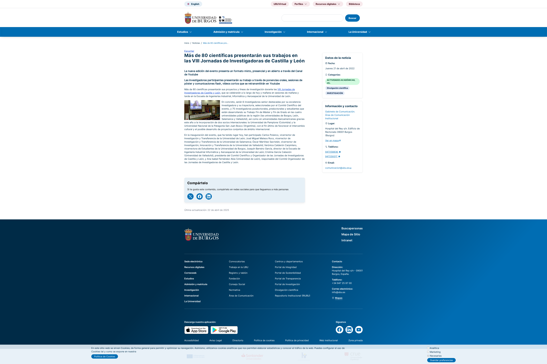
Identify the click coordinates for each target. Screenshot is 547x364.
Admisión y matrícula (226, 31)
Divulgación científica (337, 88)
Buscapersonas (352, 228)
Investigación (273, 31)
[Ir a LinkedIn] (209, 196)
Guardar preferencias (441, 360)
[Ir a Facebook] (199, 196)
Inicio (186, 43)
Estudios (182, 31)
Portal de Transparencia (288, 278)
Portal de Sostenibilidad (288, 272)
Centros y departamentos (289, 261)
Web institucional (328, 340)
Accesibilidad (191, 340)
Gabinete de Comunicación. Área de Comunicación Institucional (340, 115)
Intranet (346, 240)
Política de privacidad (297, 340)
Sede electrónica (193, 261)
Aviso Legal (215, 340)
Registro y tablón (238, 272)
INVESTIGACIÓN (335, 93)
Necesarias (436, 355)
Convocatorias (237, 261)
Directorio (237, 340)
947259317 (331, 156)
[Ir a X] (190, 196)
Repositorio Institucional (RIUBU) (292, 295)
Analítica (434, 348)
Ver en (332, 140)
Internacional (315, 31)
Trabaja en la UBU (238, 267)
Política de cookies (264, 340)
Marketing (435, 351)
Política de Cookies (104, 356)
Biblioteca (354, 4)
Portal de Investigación (287, 284)
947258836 (332, 151)
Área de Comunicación (241, 295)
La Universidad (358, 31)
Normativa (234, 289)
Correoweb (190, 272)
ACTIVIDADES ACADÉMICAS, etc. (341, 81)
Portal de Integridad (286, 267)
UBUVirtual (280, 4)
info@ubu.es (338, 292)
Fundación (234, 278)
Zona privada (355, 340)
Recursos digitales (194, 267)
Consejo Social (237, 284)
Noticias (196, 43)
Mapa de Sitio (350, 234)
